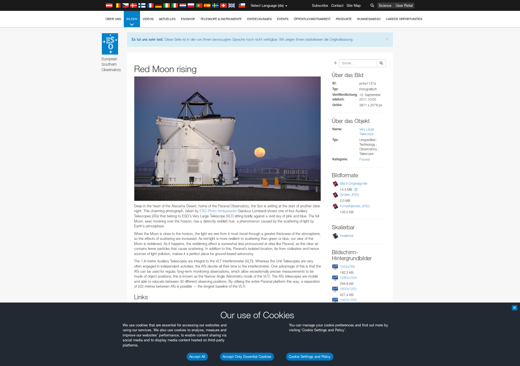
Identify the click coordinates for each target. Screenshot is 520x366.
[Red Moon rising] (227, 139)
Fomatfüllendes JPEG (355, 206)
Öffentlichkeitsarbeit (312, 19)
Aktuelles (167, 19)
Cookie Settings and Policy (310, 356)
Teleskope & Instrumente (221, 19)
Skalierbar (347, 236)
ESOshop (188, 19)
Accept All (197, 356)
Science (385, 5)
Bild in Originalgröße (353, 184)
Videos (148, 19)
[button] (356, 189)
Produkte (344, 19)
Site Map (354, 5)
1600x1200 (348, 289)
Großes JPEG (349, 195)
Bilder (131, 19)
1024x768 (347, 267)
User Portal (404, 5)
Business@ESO (369, 19)
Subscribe (320, 5)
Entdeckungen (259, 19)
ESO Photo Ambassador (218, 211)
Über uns (113, 19)
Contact (337, 5)
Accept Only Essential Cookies (247, 356)
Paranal (364, 159)
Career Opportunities (404, 19)
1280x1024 (348, 278)
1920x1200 (348, 300)
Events (282, 19)
